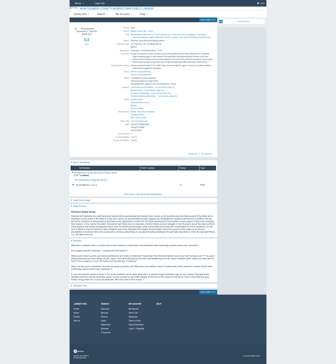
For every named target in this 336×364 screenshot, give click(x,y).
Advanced (105, 324)
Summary (77, 240)
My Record (134, 309)
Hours (76, 313)
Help (158, 304)
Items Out (133, 313)
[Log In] (258, 3)
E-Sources (106, 332)
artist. (138, 118)
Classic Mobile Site (251, 356)
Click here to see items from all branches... (143, 194)
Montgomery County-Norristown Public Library (117, 8)
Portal (76, 309)
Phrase (104, 317)
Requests (133, 317)
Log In (262, 3)
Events (77, 317)
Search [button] (101, 14)
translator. (143, 112)
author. (142, 31)
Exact (103, 320)
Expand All (193, 154)
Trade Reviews (79, 206)
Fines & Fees (135, 320)
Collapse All (207, 154)
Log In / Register (136, 328)
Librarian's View (80, 285)
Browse (104, 313)
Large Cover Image (81, 200)
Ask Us (77, 320)
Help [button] (143, 14)
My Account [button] (123, 14)
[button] (73, 185)
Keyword (105, 309)
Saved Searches (136, 324)
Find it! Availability (81, 162)
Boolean (105, 328)
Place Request (243, 21)
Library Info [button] (80, 14)
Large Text (99, 3)
